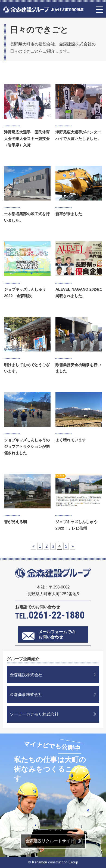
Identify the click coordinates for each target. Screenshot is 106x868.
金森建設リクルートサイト (49, 841)
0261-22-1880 (50, 615)
